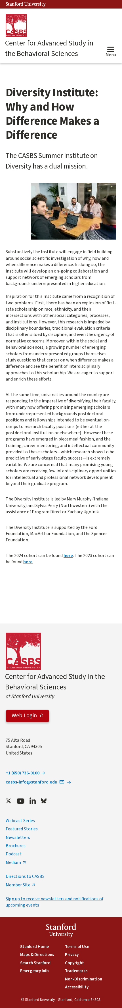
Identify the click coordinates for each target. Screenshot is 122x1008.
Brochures (16, 846)
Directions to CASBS (25, 876)
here (68, 555)
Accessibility (77, 987)
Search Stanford (35, 963)
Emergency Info (34, 971)
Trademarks (76, 971)
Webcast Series (20, 821)
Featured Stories (22, 829)
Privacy (72, 955)
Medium (13, 862)
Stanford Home (34, 947)
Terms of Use (77, 947)
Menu (111, 55)
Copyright (74, 963)
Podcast (14, 854)
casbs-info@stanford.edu (31, 782)
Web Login (25, 716)
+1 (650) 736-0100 (22, 773)
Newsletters (18, 837)
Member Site (18, 885)
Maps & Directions (37, 955)
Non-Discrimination (83, 979)
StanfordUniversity (61, 931)
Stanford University (26, 4)
